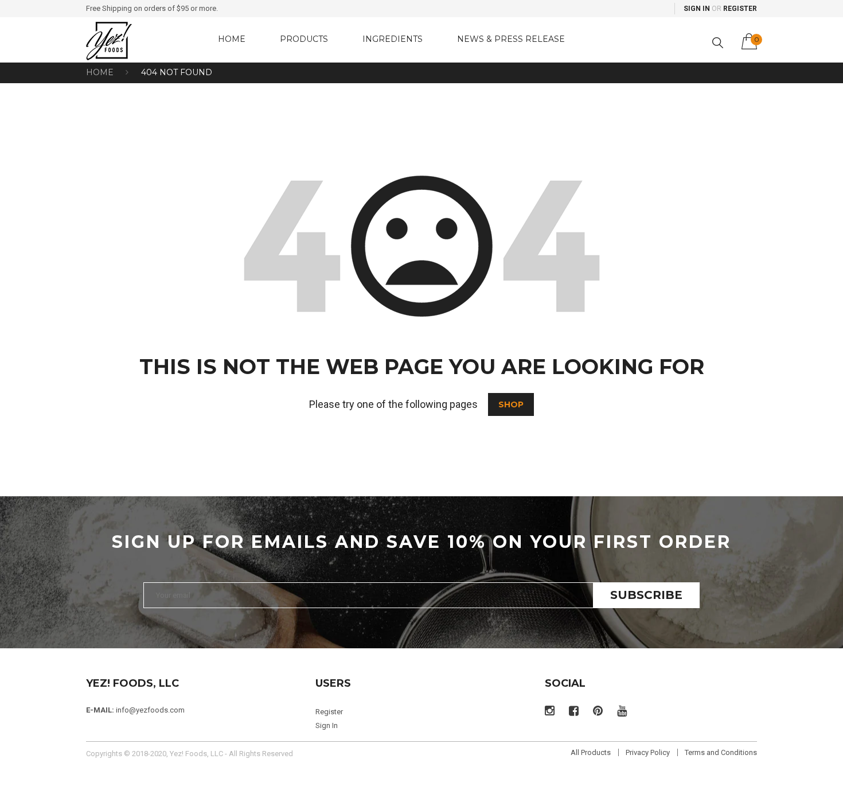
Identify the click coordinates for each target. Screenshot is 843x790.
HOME (231, 39)
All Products (591, 752)
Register (740, 9)
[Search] (717, 42)
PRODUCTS (304, 39)
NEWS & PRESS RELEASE (511, 39)
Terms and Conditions (721, 752)
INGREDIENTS (392, 39)
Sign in (697, 9)
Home (100, 72)
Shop (511, 404)
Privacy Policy (648, 752)
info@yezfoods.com (150, 710)
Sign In (326, 725)
